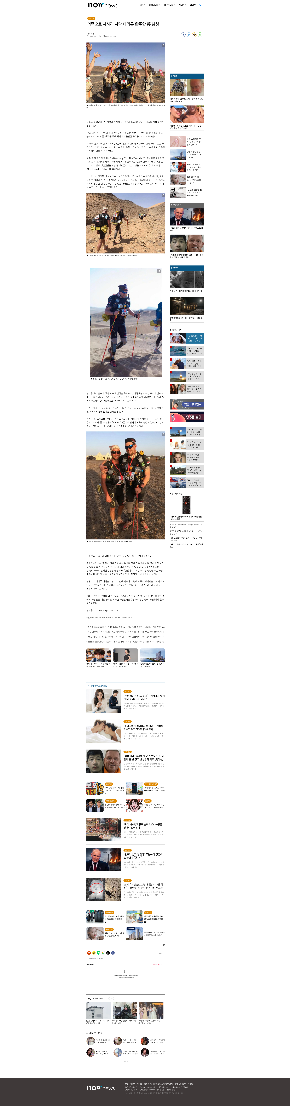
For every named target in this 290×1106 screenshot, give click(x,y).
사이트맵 (190, 1084)
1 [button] (124, 1061)
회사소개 (132, 1084)
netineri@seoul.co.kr (108, 610)
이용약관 (139, 1084)
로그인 (126, 1084)
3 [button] (127, 1061)
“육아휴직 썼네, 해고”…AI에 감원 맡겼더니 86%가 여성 (123, 1022)
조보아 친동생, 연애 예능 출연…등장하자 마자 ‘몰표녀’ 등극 (103, 1053)
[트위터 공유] (189, 36)
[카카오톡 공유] (194, 36)
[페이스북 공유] (183, 36)
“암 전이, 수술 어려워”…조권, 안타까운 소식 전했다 (129, 1053)
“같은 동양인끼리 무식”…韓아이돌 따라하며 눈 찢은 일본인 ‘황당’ (149, 1022)
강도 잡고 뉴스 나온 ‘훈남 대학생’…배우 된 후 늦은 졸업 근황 (157, 1053)
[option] (98, 1014)
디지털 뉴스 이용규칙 (180, 1084)
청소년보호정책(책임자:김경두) (164, 1084)
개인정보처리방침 (149, 1084)
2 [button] (125, 1061)
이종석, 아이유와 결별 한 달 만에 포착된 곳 (130, 1041)
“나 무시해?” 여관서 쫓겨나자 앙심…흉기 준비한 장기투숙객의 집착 (97, 1022)
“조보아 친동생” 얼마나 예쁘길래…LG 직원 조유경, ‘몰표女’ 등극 (157, 1042)
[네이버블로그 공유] (200, 36)
